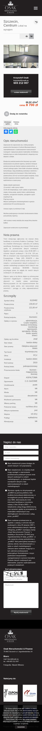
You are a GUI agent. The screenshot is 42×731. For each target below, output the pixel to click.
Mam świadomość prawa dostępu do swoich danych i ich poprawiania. (21, 464)
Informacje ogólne (7, 123)
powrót (35, 22)
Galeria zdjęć (31, 36)
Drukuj (26, 36)
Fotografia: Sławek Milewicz (14, 665)
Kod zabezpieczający (13, 569)
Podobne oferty (16, 123)
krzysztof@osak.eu (21, 80)
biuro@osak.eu (13, 659)
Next (37, 65)
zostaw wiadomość (21, 92)
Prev (5, 65)
